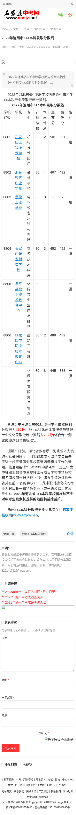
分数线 (63, 784)
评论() (66, 46)
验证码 (44, 733)
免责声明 (32, 796)
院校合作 (31, 791)
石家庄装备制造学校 (18, 259)
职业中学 (32, 784)
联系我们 (56, 791)
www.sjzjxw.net (25, 515)
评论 (4, 638)
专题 (42, 784)
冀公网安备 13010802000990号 (52, 807)
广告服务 (43, 791)
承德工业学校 (18, 202)
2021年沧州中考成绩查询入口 (25, 602)
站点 (4, 715)
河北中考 (39, 29)
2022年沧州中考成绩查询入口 (25, 597)
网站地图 (68, 791)
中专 (64, 779)
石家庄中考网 (16, 46)
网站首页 (7, 791)
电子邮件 (8, 697)
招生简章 (20, 784)
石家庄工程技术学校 (18, 147)
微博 (71, 15)
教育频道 (9, 779)
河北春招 (28, 779)
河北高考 (40, 779)
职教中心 (52, 784)
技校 (57, 779)
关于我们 (19, 791)
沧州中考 (55, 29)
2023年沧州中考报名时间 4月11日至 (30, 592)
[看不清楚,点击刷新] (59, 740)
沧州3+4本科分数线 (34, 533)
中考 (26, 29)
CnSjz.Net (62, 802)
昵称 (5, 680)
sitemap (43, 796)
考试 (50, 779)
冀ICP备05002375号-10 (19, 807)
